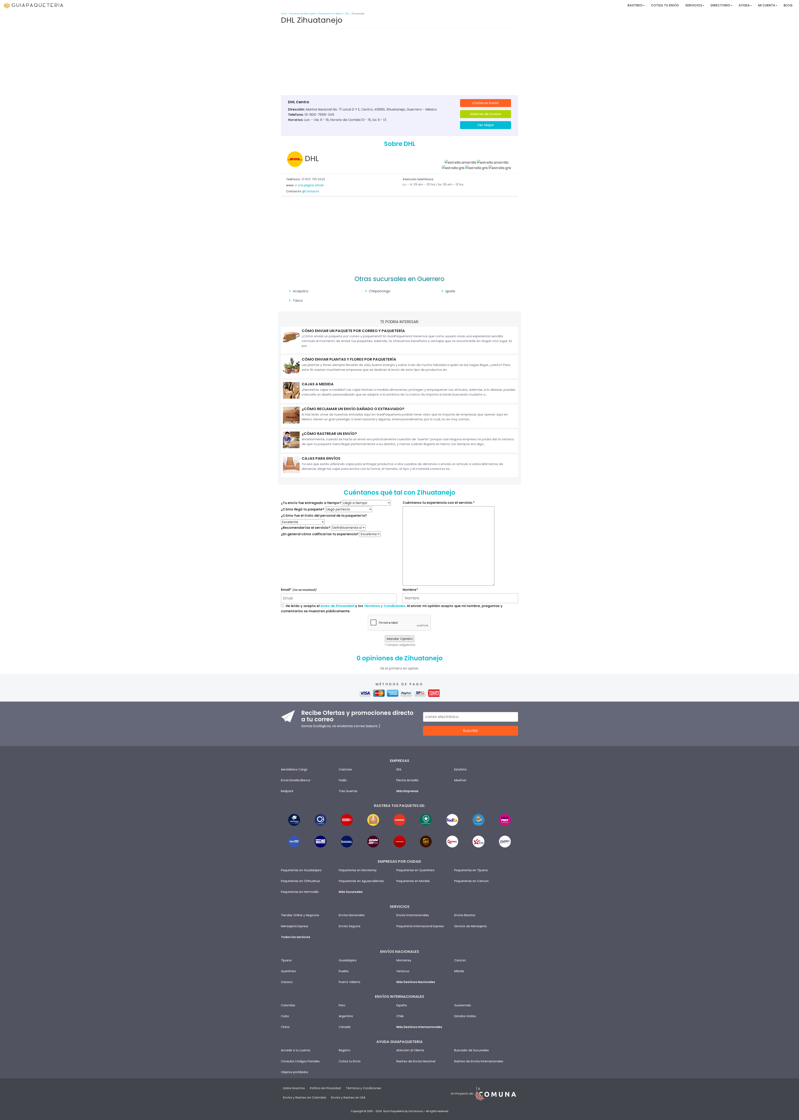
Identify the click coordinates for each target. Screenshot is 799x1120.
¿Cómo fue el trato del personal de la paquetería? (324, 515)
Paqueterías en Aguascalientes (361, 881)
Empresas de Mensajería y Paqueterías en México (316, 13)
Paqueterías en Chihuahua (300, 881)
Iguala (450, 291)
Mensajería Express (294, 926)
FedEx (343, 780)
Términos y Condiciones (384, 606)
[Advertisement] (399, 63)
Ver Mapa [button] (486, 125)
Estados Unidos (465, 1016)
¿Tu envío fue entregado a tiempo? (311, 502)
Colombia (288, 1005)
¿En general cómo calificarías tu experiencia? (320, 534)
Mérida (459, 971)
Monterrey (403, 960)
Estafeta (460, 769)
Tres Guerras (348, 791)
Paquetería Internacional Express (420, 926)
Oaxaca (286, 982)
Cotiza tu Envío (665, 5)
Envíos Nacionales (352, 915)
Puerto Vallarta (349, 982)
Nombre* (410, 589)
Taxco (298, 300)
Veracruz (402, 971)
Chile (400, 1016)
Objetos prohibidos (294, 1072)
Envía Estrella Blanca (295, 780)
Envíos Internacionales (412, 915)
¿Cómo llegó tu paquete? (302, 509)
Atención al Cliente (410, 1050)
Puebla (344, 971)
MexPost (460, 780)
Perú (342, 1005)
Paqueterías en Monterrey (358, 870)
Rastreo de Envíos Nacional (415, 1061)
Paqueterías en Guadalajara (301, 870)
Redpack (287, 791)
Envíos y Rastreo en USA (348, 1097)
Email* (298, 589)
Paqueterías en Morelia (413, 881)
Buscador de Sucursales (471, 1050)
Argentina (346, 1016)
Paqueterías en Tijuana (471, 870)
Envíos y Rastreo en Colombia (304, 1097)
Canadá (344, 1027)
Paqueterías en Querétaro (415, 870)
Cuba (285, 1016)
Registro (344, 1050)
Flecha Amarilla (407, 780)
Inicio (284, 13)
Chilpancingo (379, 291)
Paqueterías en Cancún (471, 881)
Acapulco (300, 291)
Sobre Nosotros (294, 1088)
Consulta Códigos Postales (300, 1061)
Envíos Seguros (349, 926)
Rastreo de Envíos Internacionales (478, 1061)
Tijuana (286, 960)
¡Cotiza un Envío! (485, 103)
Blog (788, 5)
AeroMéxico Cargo (294, 769)
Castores (345, 769)
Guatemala (462, 1005)
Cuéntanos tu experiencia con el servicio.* (439, 502)
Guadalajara (347, 960)
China (285, 1027)
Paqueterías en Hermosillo (300, 892)
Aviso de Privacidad (337, 606)
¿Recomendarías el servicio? (305, 527)
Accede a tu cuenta (295, 1050)
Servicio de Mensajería (470, 926)
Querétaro (288, 971)
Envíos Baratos (464, 915)
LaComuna (415, 1111)
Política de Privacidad (325, 1088)
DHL (347, 13)
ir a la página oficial (309, 185)
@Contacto (310, 191)
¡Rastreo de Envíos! (485, 114)
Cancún (460, 960)
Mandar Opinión (400, 638)
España (401, 1005)
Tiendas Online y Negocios (300, 915)
